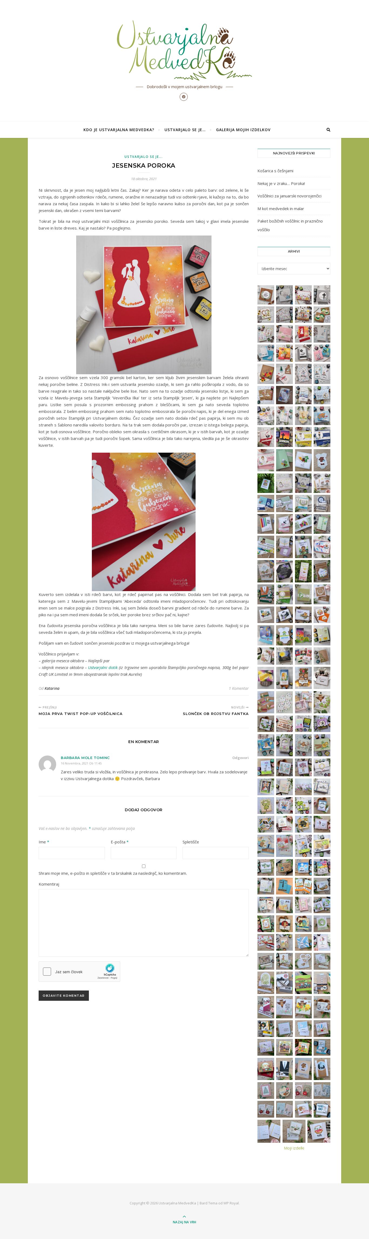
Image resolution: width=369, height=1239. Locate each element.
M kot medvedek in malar (280, 208)
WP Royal (231, 1203)
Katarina (52, 688)
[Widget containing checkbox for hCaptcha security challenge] (79, 971)
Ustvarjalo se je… (185, 129)
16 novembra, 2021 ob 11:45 (81, 763)
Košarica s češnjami (275, 170)
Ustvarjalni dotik (103, 667)
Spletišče (191, 841)
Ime (44, 841)
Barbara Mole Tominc (85, 758)
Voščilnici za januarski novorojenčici (289, 195)
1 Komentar (239, 688)
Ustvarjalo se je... (144, 156)
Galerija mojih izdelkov (243, 129)
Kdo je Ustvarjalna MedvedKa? (118, 129)
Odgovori (240, 757)
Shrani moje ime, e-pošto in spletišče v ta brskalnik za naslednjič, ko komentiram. (113, 873)
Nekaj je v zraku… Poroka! (281, 183)
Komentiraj (49, 884)
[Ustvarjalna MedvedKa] (184, 50)
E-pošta (120, 841)
